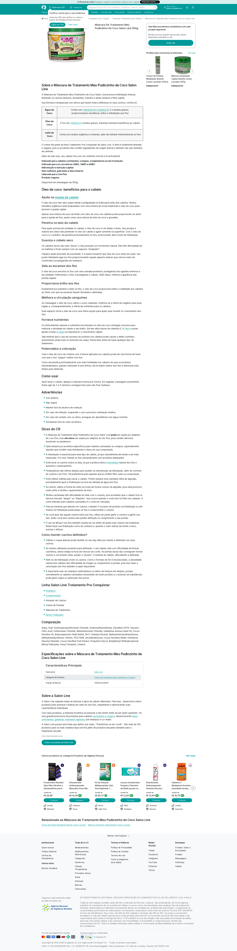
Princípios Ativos (83, 873)
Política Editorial (49, 851)
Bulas (77, 877)
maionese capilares (75, 719)
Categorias (80, 858)
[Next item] (193, 788)
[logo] (44, 7)
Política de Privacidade (121, 847)
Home (46, 18)
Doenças (79, 881)
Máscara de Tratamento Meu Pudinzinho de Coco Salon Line (170, 18)
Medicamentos (82, 847)
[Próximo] (192, 71)
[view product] (158, 65)
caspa (61, 332)
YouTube (152, 862)
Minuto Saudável (49, 868)
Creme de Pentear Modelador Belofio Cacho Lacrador (64, 825)
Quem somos (48, 847)
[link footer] (86, 937)
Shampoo (51, 590)
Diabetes (94, 12)
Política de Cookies (119, 851)
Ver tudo (191, 53)
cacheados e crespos (104, 716)
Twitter (151, 850)
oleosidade (112, 462)
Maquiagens (180, 858)
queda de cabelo (67, 197)
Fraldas (178, 854)
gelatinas (59, 719)
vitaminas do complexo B (96, 110)
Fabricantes (80, 889)
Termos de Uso (118, 855)
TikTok (151, 870)
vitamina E (75, 123)
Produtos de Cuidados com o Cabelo (94, 18)
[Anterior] (149, 71)
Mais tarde (73, 24)
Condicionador (53, 595)
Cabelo (178, 866)
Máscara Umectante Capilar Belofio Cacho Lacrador (109, 825)
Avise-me (170, 43)
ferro (127, 328)
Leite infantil (119, 12)
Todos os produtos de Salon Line (59, 742)
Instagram (153, 858)
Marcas (78, 885)
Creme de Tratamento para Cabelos (127, 18)
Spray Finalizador (55, 615)
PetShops (179, 862)
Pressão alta (106, 12)
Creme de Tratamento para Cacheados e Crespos (114, 677)
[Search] (154, 7)
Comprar (54, 800)
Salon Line (98, 672)
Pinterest (152, 866)
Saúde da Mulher (134, 12)
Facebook (153, 854)
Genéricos (148, 12)
